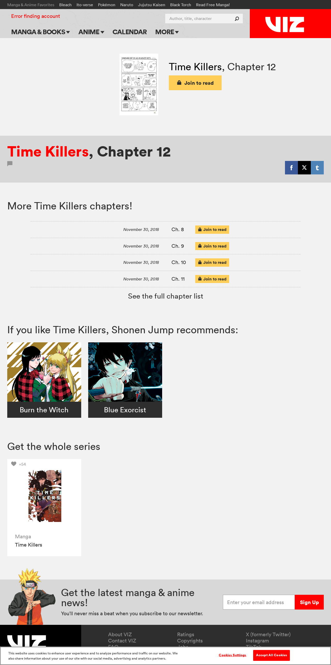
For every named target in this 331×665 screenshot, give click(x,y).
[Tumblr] (317, 167)
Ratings (185, 634)
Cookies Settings (232, 655)
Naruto (126, 4)
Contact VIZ (122, 641)
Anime (89, 31)
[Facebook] (291, 167)
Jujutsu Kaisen (151, 4)
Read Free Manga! (213, 4)
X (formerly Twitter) (268, 634)
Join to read (199, 82)
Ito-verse (85, 4)
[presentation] (44, 496)
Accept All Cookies (271, 655)
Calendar (129, 31)
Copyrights (190, 641)
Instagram (257, 641)
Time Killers (195, 66)
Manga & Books (38, 31)
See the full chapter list (165, 296)
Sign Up (309, 602)
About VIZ (120, 634)
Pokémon (106, 4)
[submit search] (238, 18)
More (165, 31)
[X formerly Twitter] (304, 167)
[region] (165, 656)
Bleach (65, 4)
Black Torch (180, 4)
